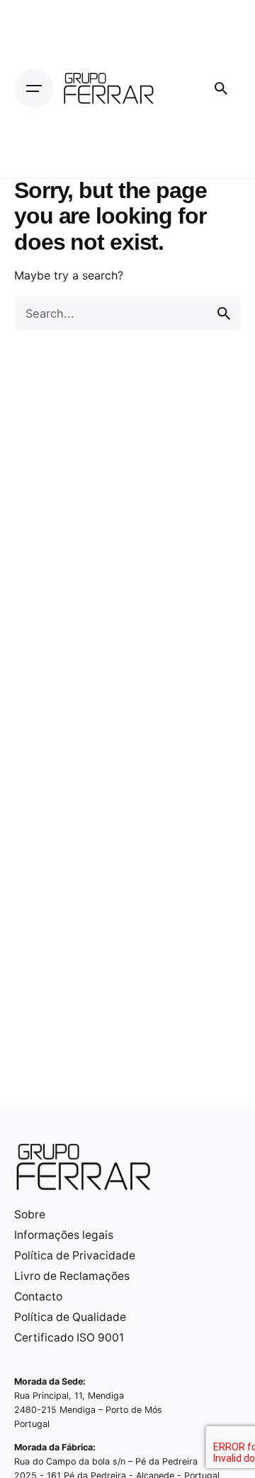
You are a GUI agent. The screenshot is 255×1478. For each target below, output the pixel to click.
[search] (224, 313)
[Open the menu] (34, 88)
